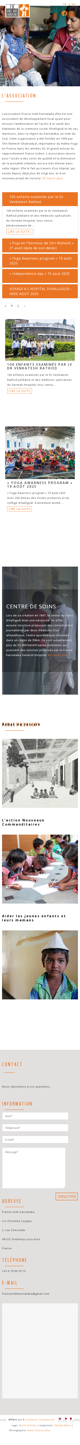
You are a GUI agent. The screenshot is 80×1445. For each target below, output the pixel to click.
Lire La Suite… (20, 232)
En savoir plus (52, 178)
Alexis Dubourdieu (38, 1430)
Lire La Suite (19, 391)
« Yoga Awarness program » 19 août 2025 (40, 261)
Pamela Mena (62, 1425)
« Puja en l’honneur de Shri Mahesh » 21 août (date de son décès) (41, 245)
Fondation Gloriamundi (40, 1419)
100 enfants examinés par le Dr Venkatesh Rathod (36, 199)
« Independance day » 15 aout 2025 (39, 273)
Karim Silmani (28, 1425)
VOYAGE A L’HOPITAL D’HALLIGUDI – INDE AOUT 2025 (41, 291)
